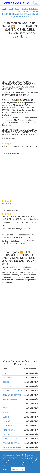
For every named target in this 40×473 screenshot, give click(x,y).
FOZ (4, 403)
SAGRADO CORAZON (12, 447)
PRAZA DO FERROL (11, 443)
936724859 (6, 203)
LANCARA (7, 421)
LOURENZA (7, 425)
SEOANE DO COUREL (12, 395)
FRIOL (5, 408)
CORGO (6, 382)
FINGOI (6, 434)
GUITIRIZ (6, 412)
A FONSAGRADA (10, 399)
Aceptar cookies (18, 469)
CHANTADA (7, 377)
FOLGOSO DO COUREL (12, 390)
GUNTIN (6, 417)
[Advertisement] (20, 58)
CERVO (6, 373)
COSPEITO (7, 386)
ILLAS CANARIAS (10, 438)
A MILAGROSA (9, 430)
